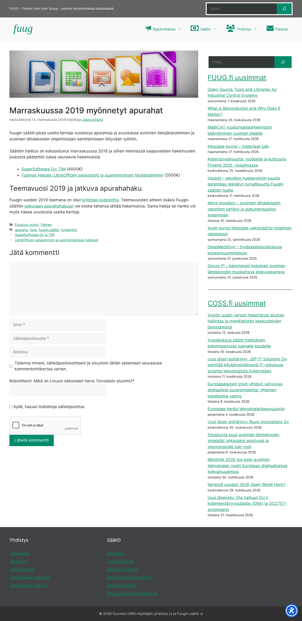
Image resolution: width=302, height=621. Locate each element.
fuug (33, 230)
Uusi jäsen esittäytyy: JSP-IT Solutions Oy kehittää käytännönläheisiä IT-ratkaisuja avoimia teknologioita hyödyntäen (247, 365)
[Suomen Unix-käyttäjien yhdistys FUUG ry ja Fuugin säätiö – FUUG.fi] (22, 29)
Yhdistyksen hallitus (28, 585)
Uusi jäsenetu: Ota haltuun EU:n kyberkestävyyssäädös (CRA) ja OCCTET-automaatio (247, 503)
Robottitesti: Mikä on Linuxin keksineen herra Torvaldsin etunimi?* (72, 381)
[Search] (283, 62)
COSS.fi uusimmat (237, 303)
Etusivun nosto (26, 225)
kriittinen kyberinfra (100, 200)
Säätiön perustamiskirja (129, 577)
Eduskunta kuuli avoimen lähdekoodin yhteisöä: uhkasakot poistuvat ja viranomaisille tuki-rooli (243, 440)
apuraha (21, 230)
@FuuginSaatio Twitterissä (132, 593)
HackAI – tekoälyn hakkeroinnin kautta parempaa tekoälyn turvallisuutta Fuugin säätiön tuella (245, 184)
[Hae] (284, 8)
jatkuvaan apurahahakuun (49, 206)
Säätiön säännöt (122, 569)
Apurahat (115, 553)
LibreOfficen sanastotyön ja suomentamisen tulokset (56, 240)
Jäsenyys (18, 561)
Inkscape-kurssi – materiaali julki (238, 146)
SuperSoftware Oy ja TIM (35, 235)
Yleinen (46, 225)
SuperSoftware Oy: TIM (43, 169)
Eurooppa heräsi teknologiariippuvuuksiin (246, 408)
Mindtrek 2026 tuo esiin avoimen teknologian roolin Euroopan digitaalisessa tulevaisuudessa (247, 465)
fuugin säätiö (49, 230)
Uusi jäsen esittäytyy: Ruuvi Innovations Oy (248, 421)
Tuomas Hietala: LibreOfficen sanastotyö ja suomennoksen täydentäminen (92, 175)
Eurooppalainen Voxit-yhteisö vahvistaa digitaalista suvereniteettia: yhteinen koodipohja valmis (245, 390)
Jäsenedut (19, 553)
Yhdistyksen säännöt (29, 577)
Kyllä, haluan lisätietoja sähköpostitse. (49, 406)
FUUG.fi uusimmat (237, 77)
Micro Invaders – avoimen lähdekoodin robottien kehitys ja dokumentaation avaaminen (244, 209)
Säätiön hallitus (121, 585)
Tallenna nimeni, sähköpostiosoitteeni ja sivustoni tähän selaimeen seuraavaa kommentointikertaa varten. (88, 366)
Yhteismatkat (21, 569)
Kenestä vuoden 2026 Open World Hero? (246, 484)
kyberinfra (69, 230)
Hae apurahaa (120, 561)
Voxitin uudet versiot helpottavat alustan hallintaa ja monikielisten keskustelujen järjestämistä (246, 321)
